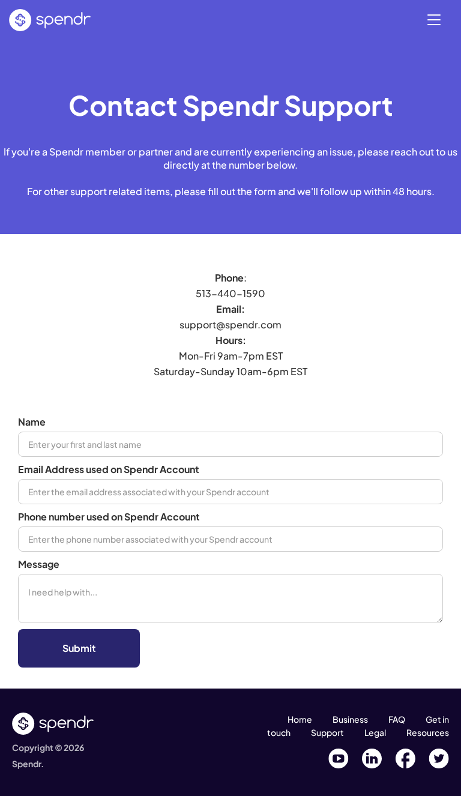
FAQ (396, 719)
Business (350, 719)
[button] (434, 19)
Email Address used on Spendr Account (108, 469)
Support (327, 732)
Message (38, 564)
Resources (427, 732)
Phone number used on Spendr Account (109, 516)
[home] (50, 20)
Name (32, 421)
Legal (375, 732)
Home (300, 719)
